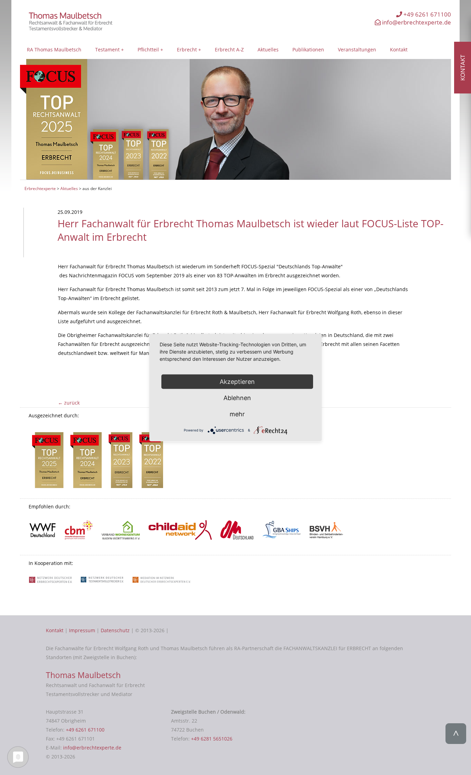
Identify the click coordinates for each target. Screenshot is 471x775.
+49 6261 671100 (426, 14)
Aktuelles (268, 49)
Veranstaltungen (357, 49)
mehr (237, 413)
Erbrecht (187, 49)
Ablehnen (237, 397)
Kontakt (399, 49)
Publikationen (308, 49)
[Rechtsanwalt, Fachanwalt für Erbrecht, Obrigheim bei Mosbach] (73, 29)
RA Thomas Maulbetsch (54, 49)
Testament (107, 49)
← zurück (69, 402)
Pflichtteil (148, 49)
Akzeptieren (237, 381)
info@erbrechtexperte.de (416, 22)
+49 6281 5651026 (211, 738)
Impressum (82, 630)
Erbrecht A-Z (229, 49)
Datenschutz (115, 630)
